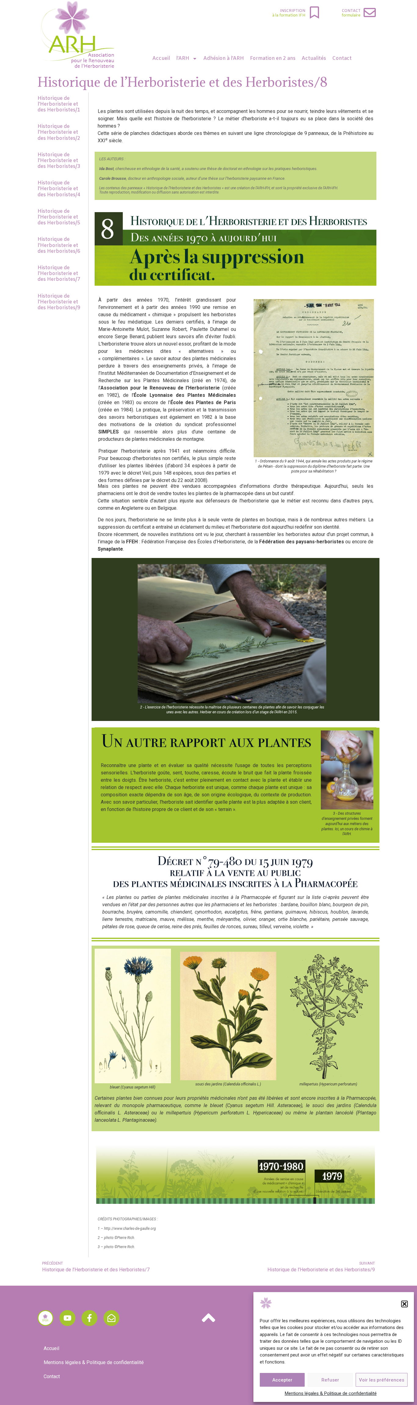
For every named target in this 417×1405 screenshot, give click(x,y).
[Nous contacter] (111, 1318)
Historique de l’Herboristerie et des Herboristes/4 (59, 189)
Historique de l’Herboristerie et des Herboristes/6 (59, 245)
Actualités (314, 58)
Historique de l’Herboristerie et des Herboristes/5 (59, 217)
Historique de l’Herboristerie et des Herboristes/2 (59, 132)
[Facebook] (89, 1318)
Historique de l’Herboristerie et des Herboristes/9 (59, 302)
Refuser (330, 1380)
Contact (351, 11)
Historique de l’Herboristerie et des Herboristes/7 (59, 274)
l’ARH (182, 58)
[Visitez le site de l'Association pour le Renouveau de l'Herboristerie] (45, 1318)
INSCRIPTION (292, 11)
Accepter (282, 1380)
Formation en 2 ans (273, 58)
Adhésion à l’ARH (223, 58)
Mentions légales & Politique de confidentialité (331, 1393)
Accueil (161, 58)
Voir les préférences (381, 1380)
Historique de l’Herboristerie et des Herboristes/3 (59, 161)
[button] (404, 1304)
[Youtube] (67, 1318)
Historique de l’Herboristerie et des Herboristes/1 (59, 104)
